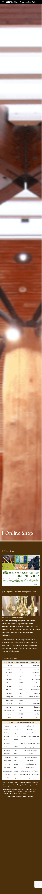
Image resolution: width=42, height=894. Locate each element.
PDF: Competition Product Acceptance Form (17, 796)
